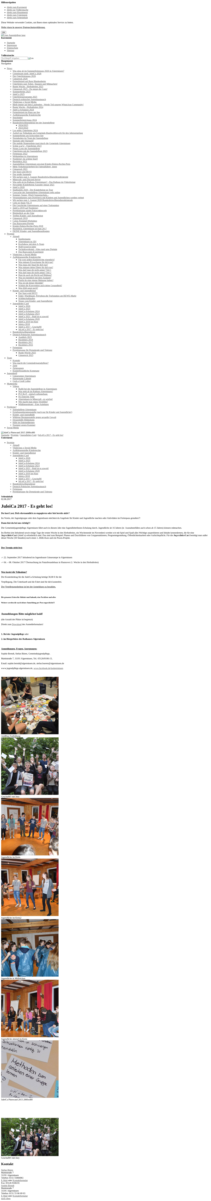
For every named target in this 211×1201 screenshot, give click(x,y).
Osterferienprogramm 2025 (25, 97)
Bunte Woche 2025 (27, 352)
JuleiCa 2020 (19, 187)
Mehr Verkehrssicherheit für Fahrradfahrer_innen (35, 166)
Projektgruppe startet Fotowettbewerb (30, 210)
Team (9, 358)
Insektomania (24, 239)
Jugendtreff (12, 373)
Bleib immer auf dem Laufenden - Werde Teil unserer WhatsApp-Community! (48, 104)
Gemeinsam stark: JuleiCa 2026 (27, 73)
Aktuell (16, 236)
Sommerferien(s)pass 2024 (25, 120)
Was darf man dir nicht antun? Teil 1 (34, 270)
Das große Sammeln (22, 174)
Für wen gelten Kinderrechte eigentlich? (36, 259)
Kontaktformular (20, 1180)
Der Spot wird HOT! (22, 172)
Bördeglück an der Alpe (23, 213)
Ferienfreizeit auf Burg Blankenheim (29, 81)
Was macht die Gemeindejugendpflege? (31, 363)
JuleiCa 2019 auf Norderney (25, 208)
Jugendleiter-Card (21, 303)
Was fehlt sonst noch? (28, 288)
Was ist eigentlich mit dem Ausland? (34, 278)
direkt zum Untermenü (17, 15)
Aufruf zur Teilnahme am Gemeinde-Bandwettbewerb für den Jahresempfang (48, 133)
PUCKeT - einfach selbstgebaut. (33, 394)
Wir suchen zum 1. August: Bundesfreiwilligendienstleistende (40, 177)
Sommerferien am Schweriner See (28, 135)
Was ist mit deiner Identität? (30, 283)
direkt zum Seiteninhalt (17, 17)
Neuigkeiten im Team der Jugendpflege (30, 138)
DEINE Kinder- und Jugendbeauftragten (31, 231)
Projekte (10, 234)
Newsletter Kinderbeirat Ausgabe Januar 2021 (33, 184)
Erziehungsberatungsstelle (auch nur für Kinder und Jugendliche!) (42, 412)
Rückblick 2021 (20, 161)
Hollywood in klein (27, 247)
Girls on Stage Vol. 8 (22, 203)
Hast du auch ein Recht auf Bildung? (35, 275)
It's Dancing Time (26, 396)
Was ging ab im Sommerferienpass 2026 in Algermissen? (38, 71)
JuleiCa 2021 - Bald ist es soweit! (33, 316)
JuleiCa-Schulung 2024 (23, 110)
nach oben (5, 1198)
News (9, 68)
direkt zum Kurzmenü (17, 7)
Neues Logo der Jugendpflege (26, 148)
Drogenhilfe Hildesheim (23, 420)
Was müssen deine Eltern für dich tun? (35, 267)
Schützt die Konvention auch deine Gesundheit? (40, 285)
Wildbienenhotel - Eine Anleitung (33, 404)
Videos (16, 386)
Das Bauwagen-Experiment (30, 252)
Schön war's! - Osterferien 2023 (27, 146)
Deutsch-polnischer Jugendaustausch (29, 99)
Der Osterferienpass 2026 (24, 76)
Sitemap (10, 50)
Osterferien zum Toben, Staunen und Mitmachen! (35, 84)
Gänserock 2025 (25, 355)
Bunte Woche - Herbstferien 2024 (28, 107)
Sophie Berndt (7, 1185)
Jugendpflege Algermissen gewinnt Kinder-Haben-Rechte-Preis (41, 164)
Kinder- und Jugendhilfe (24, 414)
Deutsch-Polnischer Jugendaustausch (29, 334)
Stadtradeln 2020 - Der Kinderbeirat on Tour (33, 190)
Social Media (13, 427)
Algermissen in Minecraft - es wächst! (35, 399)
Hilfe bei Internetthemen (24, 422)
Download (17, 624)
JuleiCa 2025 (19, 94)
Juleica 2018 (24, 324)
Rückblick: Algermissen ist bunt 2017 (30, 228)
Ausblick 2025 (25, 337)
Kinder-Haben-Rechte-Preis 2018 (28, 226)
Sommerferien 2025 (22, 91)
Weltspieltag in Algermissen (25, 156)
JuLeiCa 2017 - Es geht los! (31, 329)
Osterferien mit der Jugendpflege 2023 (30, 151)
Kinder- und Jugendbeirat (24, 290)
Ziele (15, 365)
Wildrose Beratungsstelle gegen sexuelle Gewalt (34, 417)
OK (3, 32)
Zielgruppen (18, 368)
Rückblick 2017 (25, 342)
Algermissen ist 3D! (27, 241)
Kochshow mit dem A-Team (31, 244)
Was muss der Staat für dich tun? (33, 265)
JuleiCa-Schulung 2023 (29, 314)
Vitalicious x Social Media (24, 102)
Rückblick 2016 (25, 345)
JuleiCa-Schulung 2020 (29, 319)
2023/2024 (23, 128)
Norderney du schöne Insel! (25, 159)
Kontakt (16, 360)
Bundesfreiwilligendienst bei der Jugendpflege (34, 122)
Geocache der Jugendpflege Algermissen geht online (36, 192)
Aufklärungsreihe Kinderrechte (27, 115)
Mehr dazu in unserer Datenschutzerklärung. (23, 27)
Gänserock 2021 (20, 169)
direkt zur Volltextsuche (17, 10)
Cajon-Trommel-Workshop (25, 221)
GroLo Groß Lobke (22, 381)
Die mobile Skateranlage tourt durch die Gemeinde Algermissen (41, 143)
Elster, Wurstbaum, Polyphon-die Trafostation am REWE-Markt (47, 296)
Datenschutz (12, 48)
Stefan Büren (7, 1170)
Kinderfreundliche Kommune (26, 371)
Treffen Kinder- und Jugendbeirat (28, 216)
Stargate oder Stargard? (23, 141)
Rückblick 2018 (25, 340)
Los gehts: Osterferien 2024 (25, 130)
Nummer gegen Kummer (24, 425)
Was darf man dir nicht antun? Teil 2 (34, 272)
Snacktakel (18, 117)
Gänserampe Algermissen (24, 376)
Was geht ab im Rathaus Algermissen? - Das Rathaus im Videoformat (44, 182)
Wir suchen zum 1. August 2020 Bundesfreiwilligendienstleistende (43, 200)
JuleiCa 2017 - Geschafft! (30, 327)
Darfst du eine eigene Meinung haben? (35, 280)
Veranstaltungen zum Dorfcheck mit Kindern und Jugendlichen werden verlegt (48, 197)
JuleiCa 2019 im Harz (28, 321)
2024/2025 (23, 125)
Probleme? (12, 407)
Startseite (11, 42)
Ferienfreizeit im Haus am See (26, 112)
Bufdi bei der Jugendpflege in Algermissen (37, 389)
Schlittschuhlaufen (26, 298)
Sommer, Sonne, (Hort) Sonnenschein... (31, 195)
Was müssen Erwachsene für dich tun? (35, 262)
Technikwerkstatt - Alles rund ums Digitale (37, 249)
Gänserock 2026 (20, 79)
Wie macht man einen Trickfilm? (33, 402)
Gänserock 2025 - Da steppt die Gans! (30, 89)
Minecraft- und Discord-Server (26, 179)
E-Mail (4, 1180)
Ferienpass (17, 347)
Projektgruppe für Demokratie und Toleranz (32, 350)
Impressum (12, 45)
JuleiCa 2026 (24, 306)
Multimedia (12, 383)
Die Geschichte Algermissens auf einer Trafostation (36, 205)
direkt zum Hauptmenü (17, 12)
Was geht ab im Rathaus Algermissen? (35, 391)
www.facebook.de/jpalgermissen (48, 668)
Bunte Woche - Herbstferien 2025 (28, 86)
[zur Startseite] (13, 35)
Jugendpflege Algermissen (24, 409)
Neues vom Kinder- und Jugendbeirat (35, 301)
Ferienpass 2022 (20, 153)
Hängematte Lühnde (22, 378)
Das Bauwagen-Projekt (23, 223)
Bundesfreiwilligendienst (24, 332)
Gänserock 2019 (20, 218)
